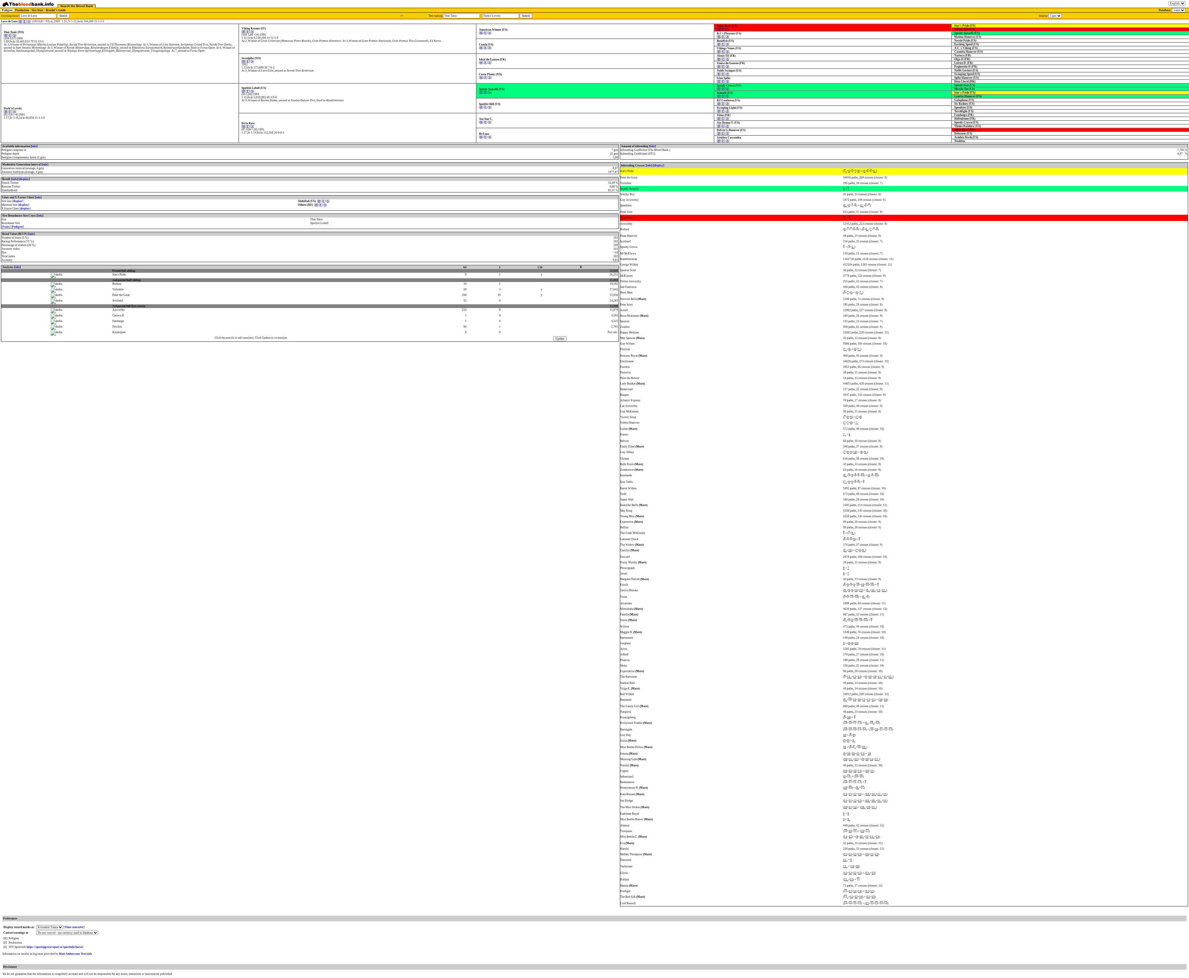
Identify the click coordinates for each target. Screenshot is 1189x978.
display (24, 179)
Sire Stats (37, 10)
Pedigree (7, 10)
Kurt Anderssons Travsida (75, 953)
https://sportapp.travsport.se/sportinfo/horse (54, 947)
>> (401, 15)
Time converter (74, 927)
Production (22, 10)
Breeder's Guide (56, 10)
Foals (6, 226)
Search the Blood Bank (76, 6)
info (34, 146)
